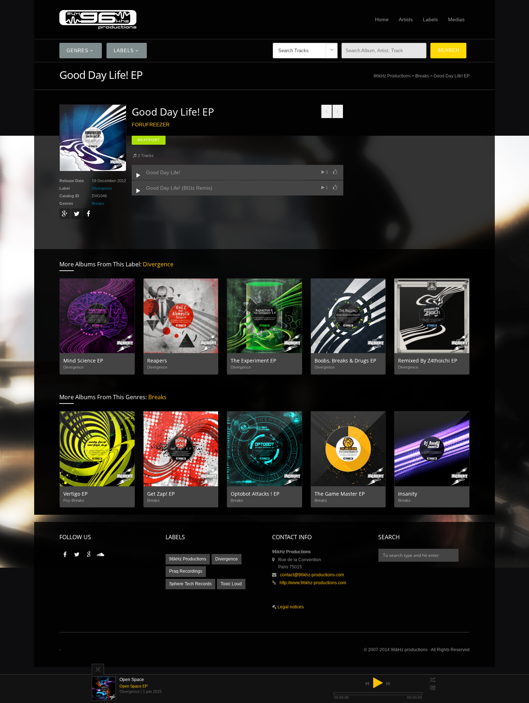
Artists (406, 19)
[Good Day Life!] (138, 175)
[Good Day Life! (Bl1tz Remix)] (138, 190)
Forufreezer (150, 124)
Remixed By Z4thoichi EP (427, 360)
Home (382, 19)
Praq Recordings (185, 571)
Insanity (407, 493)
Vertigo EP (75, 493)
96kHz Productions (392, 75)
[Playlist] (432, 688)
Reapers (157, 360)
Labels (430, 19)
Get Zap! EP (161, 493)
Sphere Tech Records (190, 583)
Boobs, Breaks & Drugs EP (345, 360)
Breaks (422, 75)
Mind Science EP (83, 360)
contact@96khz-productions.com (312, 574)
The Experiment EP (253, 360)
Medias (456, 19)
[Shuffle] (432, 680)
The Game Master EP (340, 493)
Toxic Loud (231, 583)
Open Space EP (133, 686)
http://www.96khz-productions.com (313, 582)
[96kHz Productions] (148, 19)
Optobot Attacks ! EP (255, 493)
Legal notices (290, 606)
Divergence (102, 188)
